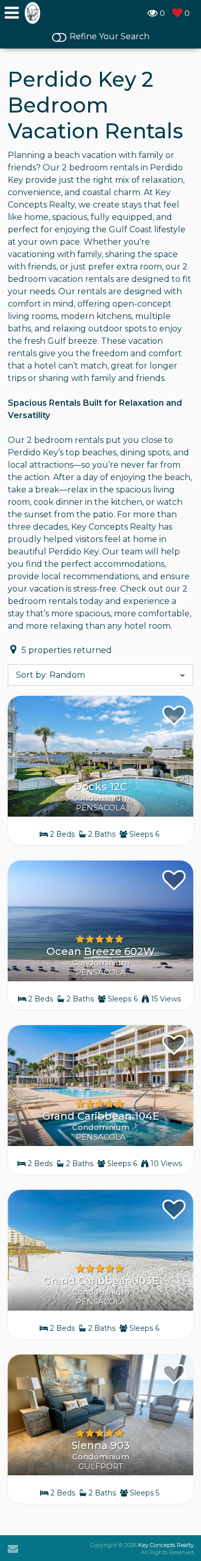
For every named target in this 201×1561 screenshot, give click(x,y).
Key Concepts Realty (166, 1545)
